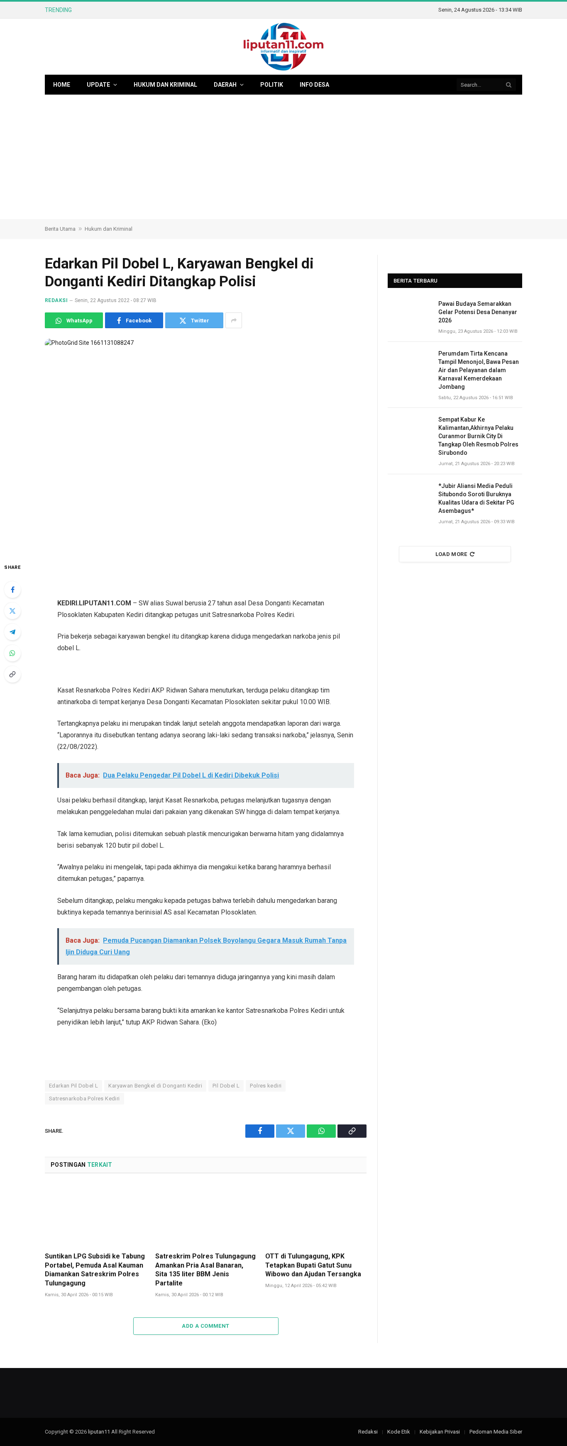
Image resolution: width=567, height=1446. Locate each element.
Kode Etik (398, 1432)
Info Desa (314, 84)
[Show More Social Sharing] (233, 320)
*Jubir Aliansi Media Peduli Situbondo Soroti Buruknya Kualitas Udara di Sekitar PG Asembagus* (476, 498)
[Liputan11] (283, 47)
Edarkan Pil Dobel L (73, 1086)
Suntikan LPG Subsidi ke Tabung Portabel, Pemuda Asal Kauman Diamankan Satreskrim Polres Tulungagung (95, 1269)
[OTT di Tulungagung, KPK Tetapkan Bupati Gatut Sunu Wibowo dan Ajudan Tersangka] (316, 1215)
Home (61, 84)
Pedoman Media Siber (495, 1432)
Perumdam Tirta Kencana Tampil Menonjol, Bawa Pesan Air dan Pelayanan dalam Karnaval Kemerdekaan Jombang (179, 10)
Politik (271, 84)
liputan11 (99, 1432)
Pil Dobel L (226, 1086)
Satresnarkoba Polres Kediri (84, 1098)
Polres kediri (265, 1086)
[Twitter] (12, 610)
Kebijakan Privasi (440, 1432)
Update (98, 84)
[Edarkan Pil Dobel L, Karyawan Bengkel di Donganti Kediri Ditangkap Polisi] (206, 444)
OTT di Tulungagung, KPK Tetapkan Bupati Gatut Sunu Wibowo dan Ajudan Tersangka (313, 1265)
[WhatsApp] (12, 653)
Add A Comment (205, 1326)
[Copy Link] (12, 674)
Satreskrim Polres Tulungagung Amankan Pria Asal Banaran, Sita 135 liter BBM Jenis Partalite (205, 1269)
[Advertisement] (283, 157)
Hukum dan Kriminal (165, 84)
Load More (451, 554)
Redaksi (56, 300)
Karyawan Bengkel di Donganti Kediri (155, 1086)
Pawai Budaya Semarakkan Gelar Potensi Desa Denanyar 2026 (477, 312)
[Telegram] (12, 632)
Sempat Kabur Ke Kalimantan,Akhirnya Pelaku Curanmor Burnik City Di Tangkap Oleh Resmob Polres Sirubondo (478, 436)
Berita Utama (60, 229)
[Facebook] (12, 589)
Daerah (225, 84)
